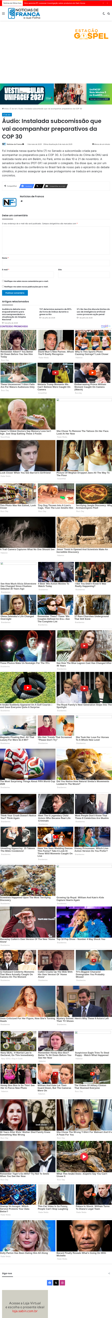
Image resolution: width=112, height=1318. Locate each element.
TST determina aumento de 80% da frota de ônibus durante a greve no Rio (55, 312)
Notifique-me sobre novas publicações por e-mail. (26, 287)
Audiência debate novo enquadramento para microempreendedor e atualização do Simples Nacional (14, 314)
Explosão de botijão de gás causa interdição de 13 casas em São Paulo (54, 3)
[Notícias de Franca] (24, 13)
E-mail (5, 269)
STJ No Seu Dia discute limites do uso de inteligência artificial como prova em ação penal (93, 312)
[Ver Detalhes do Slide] (56, 31)
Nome (5, 258)
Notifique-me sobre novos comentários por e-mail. (26, 281)
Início (6, 109)
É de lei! (13, 109)
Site (60, 269)
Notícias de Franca (14, 144)
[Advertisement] (56, 63)
